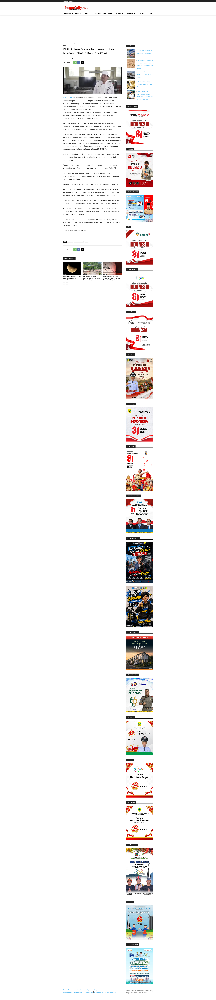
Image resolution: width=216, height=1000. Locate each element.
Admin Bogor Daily (68, 58)
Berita (68, 43)
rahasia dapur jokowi (79, 241)
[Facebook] (78, 62)
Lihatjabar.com (98, 992)
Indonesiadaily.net (78, 990)
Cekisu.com (106, 990)
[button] (151, 13)
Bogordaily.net (67, 990)
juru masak (70, 241)
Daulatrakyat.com (68, 992)
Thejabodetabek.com (110, 992)
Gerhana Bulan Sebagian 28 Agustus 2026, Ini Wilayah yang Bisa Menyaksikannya (72, 278)
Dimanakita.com (88, 992)
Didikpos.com (78, 992)
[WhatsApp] (75, 62)
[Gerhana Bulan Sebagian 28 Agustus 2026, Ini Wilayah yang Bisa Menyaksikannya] (72, 268)
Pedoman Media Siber (136, 991)
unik (86, 241)
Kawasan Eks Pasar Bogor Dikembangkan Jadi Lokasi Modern (145, 74)
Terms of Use (133, 993)
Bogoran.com (98, 990)
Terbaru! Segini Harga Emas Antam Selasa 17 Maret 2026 (145, 84)
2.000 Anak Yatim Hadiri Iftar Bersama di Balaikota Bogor (144, 53)
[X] (82, 62)
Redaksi (128, 991)
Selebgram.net (89, 990)
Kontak (139, 993)
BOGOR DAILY (68, 98)
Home (64, 43)
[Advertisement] (108, 28)
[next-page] (67, 283)
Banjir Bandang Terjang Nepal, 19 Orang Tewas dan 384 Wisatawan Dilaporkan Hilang (91, 278)
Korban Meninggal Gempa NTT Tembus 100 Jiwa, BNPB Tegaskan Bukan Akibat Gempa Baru (111, 278)
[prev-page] (64, 283)
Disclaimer (145, 991)
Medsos (144, 993)
